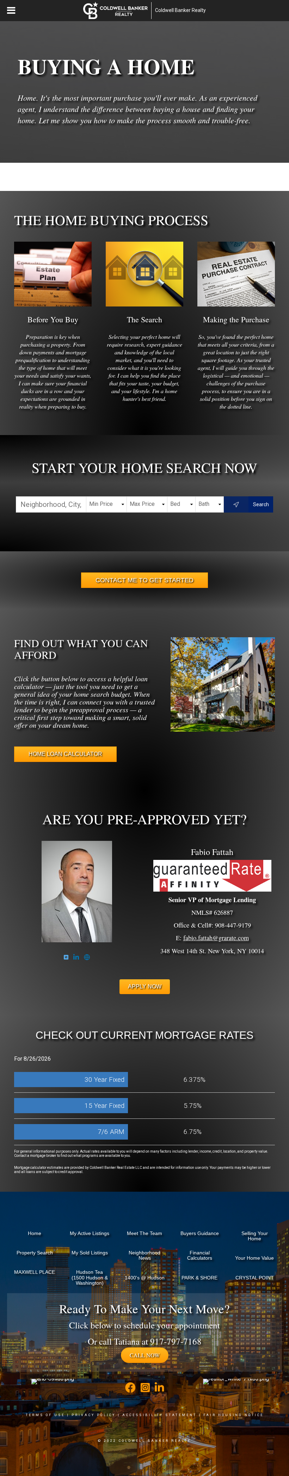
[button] (144, 1355)
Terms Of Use (45, 1415)
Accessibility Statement (159, 1415)
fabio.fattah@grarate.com (216, 938)
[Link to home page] (115, 10)
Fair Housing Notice (233, 1415)
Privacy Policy (94, 1415)
